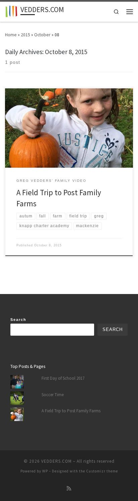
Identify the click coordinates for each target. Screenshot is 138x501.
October (42, 35)
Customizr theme (102, 471)
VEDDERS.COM (56, 461)
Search (18, 320)
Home (11, 35)
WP (45, 471)
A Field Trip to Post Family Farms (71, 411)
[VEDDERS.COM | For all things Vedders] (11, 10)
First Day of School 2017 (63, 378)
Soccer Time (53, 395)
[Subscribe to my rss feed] (69, 489)
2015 (25, 35)
